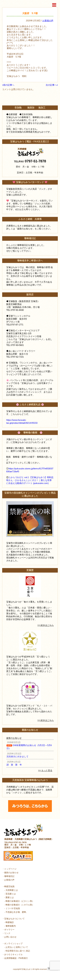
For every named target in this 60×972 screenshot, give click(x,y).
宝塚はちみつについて (14, 918)
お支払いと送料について (17, 947)
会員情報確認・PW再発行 (16, 958)
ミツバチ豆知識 (13, 908)
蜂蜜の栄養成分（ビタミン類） (20, 901)
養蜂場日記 (9, 876)
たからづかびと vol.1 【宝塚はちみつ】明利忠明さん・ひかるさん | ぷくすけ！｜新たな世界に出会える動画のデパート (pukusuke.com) (29, 480)
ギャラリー (9, 929)
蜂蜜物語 (10, 922)
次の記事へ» (52, 85)
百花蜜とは (11, 894)
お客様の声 (47, 20)
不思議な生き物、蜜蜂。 (17, 912)
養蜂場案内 (11, 926)
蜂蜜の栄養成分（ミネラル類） (20, 905)
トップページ (10, 869)
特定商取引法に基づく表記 (18, 951)
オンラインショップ (13, 943)
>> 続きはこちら (45, 625)
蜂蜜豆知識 (9, 886)
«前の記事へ (8, 85)
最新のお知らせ (11, 872)
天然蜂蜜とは (12, 890)
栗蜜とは (10, 897)
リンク (7, 933)
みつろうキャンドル (13, 954)
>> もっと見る (45, 770)
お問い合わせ (10, 937)
